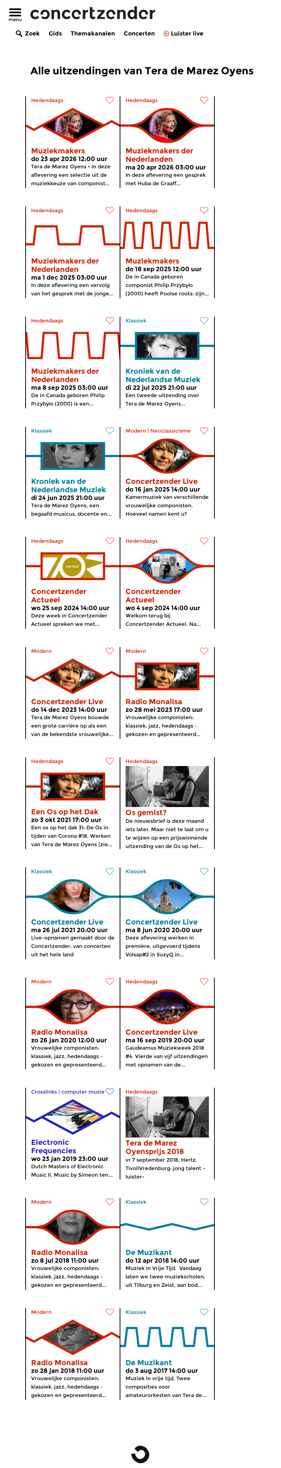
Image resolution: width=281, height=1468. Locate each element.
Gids (55, 33)
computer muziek (84, 1091)
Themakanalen (93, 33)
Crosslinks (44, 1091)
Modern (135, 430)
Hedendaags (47, 100)
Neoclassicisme (170, 430)
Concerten (139, 33)
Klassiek (135, 320)
